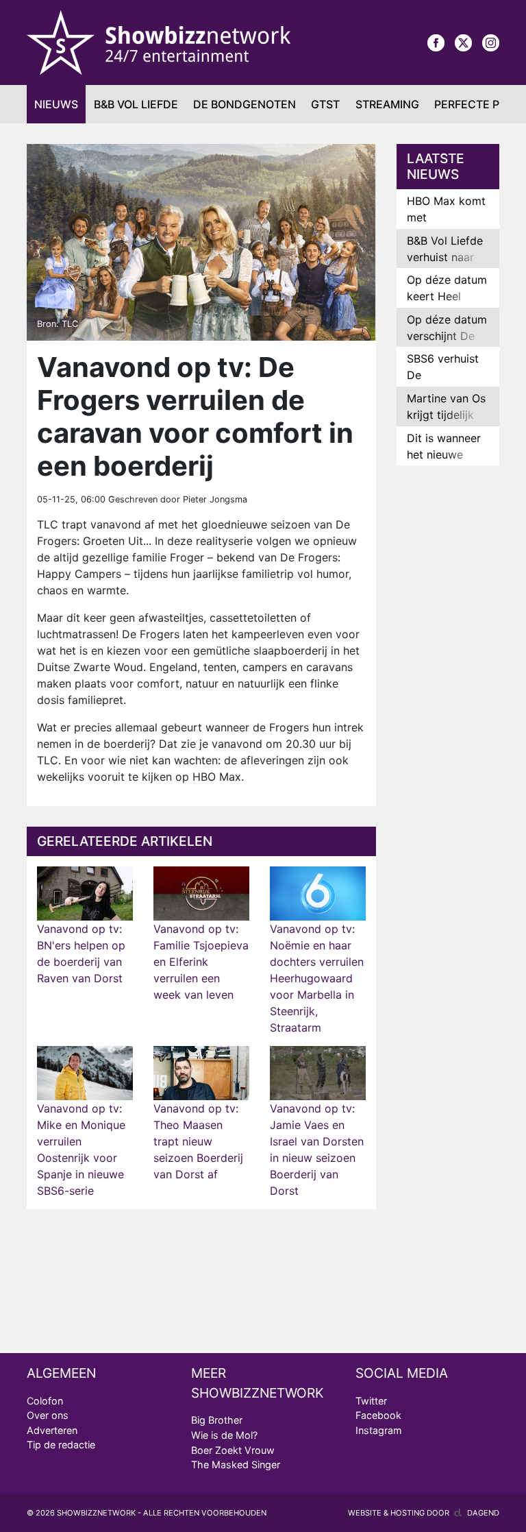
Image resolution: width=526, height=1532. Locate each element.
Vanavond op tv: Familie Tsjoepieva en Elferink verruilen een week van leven (201, 961)
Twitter (371, 1401)
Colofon (45, 1401)
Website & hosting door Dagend (423, 1513)
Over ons (47, 1415)
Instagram (378, 1430)
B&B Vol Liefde (136, 104)
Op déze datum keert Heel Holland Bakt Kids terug (447, 304)
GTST (325, 104)
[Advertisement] (448, 691)
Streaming (387, 104)
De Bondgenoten (244, 104)
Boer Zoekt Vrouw (233, 1450)
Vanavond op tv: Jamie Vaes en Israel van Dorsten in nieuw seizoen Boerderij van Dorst (317, 1149)
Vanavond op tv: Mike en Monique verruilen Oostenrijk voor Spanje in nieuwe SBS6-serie (81, 1149)
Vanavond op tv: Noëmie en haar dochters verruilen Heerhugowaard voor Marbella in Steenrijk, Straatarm (317, 978)
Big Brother (216, 1420)
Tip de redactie (61, 1444)
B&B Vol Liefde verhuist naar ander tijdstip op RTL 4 (445, 265)
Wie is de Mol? (224, 1435)
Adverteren (52, 1430)
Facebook (378, 1415)
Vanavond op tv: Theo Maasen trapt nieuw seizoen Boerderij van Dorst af (198, 1141)
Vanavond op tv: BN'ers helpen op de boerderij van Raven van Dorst (81, 953)
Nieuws (56, 104)
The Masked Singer (235, 1464)
